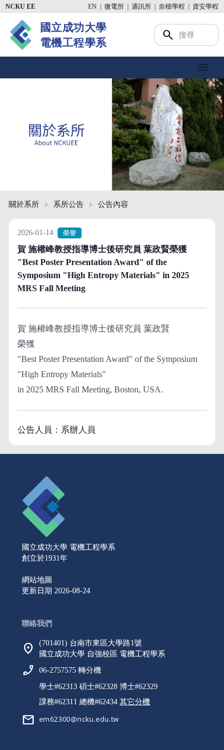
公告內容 (113, 204)
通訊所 (141, 6)
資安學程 (205, 6)
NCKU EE (20, 6)
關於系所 (24, 204)
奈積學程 (172, 6)
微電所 (114, 6)
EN (92, 6)
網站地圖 (37, 580)
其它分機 (135, 702)
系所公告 (68, 204)
